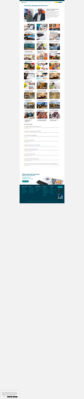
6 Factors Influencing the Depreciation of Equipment (54, 110)
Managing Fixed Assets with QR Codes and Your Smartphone (41, 32)
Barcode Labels (45, 188)
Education (44, 189)
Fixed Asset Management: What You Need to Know (33, 126)
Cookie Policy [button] (15, 394)
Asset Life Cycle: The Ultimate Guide (40, 42)
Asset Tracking (45, 187)
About (51, 187)
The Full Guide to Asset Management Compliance (29, 42)
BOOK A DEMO (25, 181)
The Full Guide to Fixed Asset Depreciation (28, 100)
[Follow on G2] (61, 196)
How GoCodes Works (53, 189)
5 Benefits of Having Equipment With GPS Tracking (33, 131)
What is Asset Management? (54, 41)
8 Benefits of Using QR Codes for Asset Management (28, 120)
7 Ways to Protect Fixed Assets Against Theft (32, 158)
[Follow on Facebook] (58, 195)
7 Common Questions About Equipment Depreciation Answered (54, 101)
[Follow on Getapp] (61, 198)
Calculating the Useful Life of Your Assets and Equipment (42, 120)
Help (51, 193)
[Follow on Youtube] (58, 196)
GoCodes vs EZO (31, 188)
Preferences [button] (13, 395)
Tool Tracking (23, 189)
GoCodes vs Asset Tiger (32, 189)
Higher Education (24, 193)
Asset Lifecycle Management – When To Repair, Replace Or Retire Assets (54, 33)
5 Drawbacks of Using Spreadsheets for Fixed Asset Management (28, 81)
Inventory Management (46, 191)
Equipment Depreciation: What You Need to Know (29, 52)
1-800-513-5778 (26, 177)
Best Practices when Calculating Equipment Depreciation (41, 111)
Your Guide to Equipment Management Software (54, 52)
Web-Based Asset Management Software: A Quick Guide (41, 52)
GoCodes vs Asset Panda (32, 187)
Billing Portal (52, 192)
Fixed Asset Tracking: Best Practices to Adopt (54, 120)
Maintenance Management (46, 192)
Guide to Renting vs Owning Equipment (31, 135)
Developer (37, 189)
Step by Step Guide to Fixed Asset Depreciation (41, 100)
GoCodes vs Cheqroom (32, 192)
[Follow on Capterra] (58, 198)
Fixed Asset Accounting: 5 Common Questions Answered (41, 81)
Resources (44, 194)
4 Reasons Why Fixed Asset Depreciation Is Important (29, 110)
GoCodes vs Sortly (31, 191)
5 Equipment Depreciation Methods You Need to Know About (54, 91)
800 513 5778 (23, 0)
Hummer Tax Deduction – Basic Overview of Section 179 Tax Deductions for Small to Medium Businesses (41, 163)
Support (37, 187)
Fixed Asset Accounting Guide (29, 140)
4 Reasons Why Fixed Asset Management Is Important (41, 91)
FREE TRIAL (60, 2)
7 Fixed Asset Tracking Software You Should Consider (28, 62)
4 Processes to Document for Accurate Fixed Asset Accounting (29, 91)
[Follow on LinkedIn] (62, 195)
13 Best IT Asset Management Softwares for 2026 (52, 10)
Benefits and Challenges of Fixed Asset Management (54, 61)
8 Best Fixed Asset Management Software (53, 71)
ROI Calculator (45, 195)
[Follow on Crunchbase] (60, 196)
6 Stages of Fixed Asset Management (54, 81)
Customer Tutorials (38, 188)
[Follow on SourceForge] (60, 198)
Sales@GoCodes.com (27, 178)
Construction (23, 192)
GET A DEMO (57, 2)
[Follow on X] (60, 195)
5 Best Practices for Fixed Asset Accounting (41, 71)
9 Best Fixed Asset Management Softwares (28, 32)
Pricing (51, 191)
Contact (51, 188)
